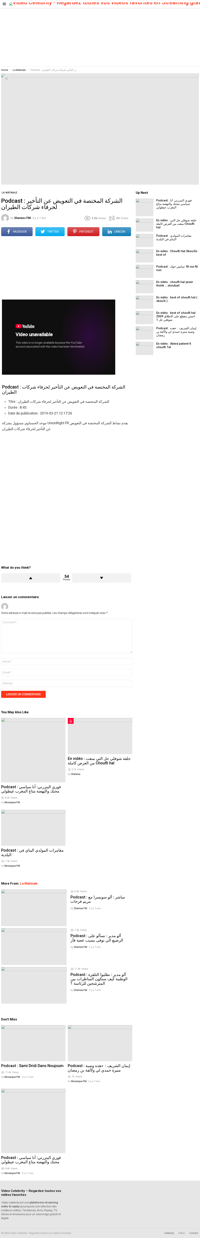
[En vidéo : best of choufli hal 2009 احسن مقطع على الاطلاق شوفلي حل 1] (144, 317)
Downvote (101, 578)
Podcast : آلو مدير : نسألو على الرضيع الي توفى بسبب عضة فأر (97, 938)
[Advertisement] (100, 37)
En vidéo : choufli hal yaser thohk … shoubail (174, 283)
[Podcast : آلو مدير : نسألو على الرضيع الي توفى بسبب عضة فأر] (34, 946)
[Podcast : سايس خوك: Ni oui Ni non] (144, 271)
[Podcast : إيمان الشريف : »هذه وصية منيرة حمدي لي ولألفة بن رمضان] (100, 1043)
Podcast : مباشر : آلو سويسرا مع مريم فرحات (98, 899)
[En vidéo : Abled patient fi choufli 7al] (144, 348)
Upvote (30, 578)
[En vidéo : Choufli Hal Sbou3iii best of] (144, 255)
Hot (71, 721)
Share (6, 79)
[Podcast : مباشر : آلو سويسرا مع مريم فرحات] (34, 907)
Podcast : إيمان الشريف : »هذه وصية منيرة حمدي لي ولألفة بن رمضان (99, 1068)
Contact (193, 1233)
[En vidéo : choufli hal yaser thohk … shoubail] (144, 286)
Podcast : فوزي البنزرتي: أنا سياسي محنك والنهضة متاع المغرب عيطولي (31, 789)
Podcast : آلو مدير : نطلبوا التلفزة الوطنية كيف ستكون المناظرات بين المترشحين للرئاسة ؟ (99, 979)
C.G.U (182, 1233)
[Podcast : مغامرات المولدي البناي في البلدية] (33, 828)
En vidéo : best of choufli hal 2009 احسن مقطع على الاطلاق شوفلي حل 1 (176, 316)
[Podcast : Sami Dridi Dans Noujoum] (33, 1043)
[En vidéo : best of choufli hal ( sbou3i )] (144, 302)
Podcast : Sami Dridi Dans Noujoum (32, 1065)
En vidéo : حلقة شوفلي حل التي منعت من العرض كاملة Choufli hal (99, 760)
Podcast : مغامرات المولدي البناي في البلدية (32, 852)
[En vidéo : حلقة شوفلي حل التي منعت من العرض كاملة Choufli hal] (100, 736)
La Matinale (29, 883)
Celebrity (169, 1233)
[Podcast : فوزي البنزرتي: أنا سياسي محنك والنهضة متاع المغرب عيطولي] (33, 750)
